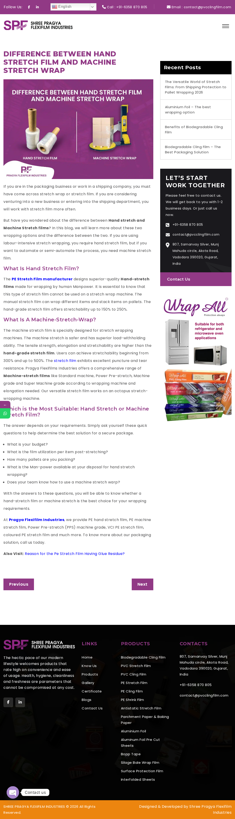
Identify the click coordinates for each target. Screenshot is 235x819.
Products (90, 674)
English (64, 6)
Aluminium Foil (133, 731)
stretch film (65, 360)
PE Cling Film (132, 691)
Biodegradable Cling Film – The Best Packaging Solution (193, 149)
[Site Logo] (38, 25)
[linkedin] (20, 702)
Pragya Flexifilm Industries (36, 519)
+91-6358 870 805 (131, 7)
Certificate (92, 691)
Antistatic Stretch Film (141, 708)
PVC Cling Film (133, 674)
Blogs (87, 699)
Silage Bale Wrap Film (140, 762)
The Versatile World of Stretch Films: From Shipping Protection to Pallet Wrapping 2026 (196, 87)
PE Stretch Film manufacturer (42, 279)
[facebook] (8, 702)
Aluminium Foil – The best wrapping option (188, 110)
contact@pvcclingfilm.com (207, 7)
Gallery (88, 682)
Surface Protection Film (142, 771)
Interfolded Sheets (138, 779)
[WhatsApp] (5, 413)
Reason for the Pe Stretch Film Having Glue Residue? (75, 553)
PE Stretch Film (134, 682)
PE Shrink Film (132, 699)
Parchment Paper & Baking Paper (145, 719)
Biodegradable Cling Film (143, 657)
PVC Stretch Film (136, 665)
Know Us (89, 665)
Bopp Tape (131, 754)
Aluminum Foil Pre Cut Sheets (140, 742)
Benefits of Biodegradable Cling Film (194, 129)
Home (87, 657)
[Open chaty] (13, 792)
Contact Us (178, 279)
